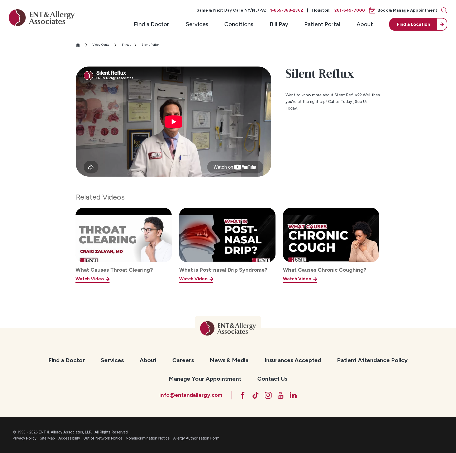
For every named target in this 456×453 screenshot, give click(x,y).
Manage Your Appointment (205, 378)
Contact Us (272, 378)
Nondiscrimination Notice (148, 438)
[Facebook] (242, 395)
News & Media (229, 360)
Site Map (47, 438)
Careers (183, 360)
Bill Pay (279, 24)
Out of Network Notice (102, 438)
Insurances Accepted (292, 360)
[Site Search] (444, 10)
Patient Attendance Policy (372, 360)
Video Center (101, 44)
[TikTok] (255, 395)
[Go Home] (80, 45)
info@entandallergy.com (190, 395)
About (365, 24)
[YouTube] (280, 395)
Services (197, 24)
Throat (126, 44)
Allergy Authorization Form (196, 438)
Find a (413, 24)
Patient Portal (322, 24)
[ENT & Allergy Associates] (42, 17)
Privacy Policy (24, 438)
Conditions (238, 24)
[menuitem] (151, 24)
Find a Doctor (151, 24)
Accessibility (69, 438)
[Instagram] (268, 395)
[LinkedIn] (293, 395)
